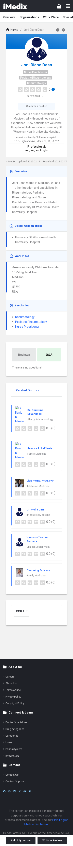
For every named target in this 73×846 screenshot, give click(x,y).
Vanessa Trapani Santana (37, 539)
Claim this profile (36, 106)
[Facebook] (4, 791)
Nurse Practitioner (35, 72)
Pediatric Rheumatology (35, 77)
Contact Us (11, 774)
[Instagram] (9, 791)
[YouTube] (24, 791)
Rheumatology (36, 83)
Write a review (52, 840)
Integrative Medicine (38, 514)
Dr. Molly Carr (35, 509)
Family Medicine (36, 453)
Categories (11, 735)
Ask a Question (21, 840)
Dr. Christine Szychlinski (35, 412)
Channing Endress (38, 570)
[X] (19, 791)
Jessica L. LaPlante (39, 448)
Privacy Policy (13, 696)
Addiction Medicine (38, 486)
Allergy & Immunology (40, 419)
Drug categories (14, 729)
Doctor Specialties (16, 722)
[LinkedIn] (14, 791)
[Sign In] (59, 6)
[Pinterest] (29, 791)
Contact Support (15, 781)
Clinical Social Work (38, 546)
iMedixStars (12, 755)
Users (8, 742)
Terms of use (13, 689)
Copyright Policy (14, 703)
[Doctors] (15, 6)
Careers (9, 676)
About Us (11, 683)
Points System (13, 749)
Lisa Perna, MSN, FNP (41, 480)
